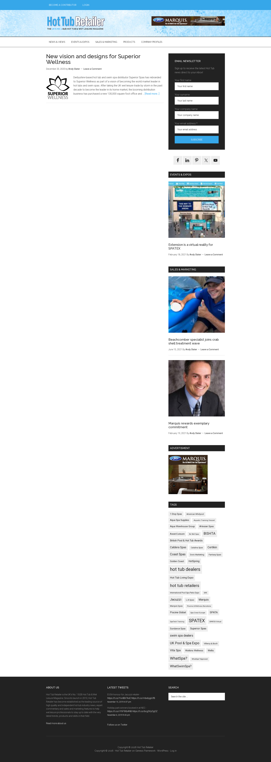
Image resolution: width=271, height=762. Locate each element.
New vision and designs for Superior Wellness (93, 59)
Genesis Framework (145, 750)
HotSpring (194, 561)
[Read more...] (152, 93)
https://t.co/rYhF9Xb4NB (119, 711)
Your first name (183, 80)
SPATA (214, 612)
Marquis (204, 599)
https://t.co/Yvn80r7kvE (119, 698)
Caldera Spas (178, 547)
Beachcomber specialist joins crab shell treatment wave (193, 341)
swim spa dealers (181, 635)
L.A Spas (190, 600)
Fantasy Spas (215, 554)
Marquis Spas (176, 606)
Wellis (211, 650)
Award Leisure (177, 533)
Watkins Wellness (194, 650)
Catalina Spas (197, 548)
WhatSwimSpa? (180, 666)
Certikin (212, 547)
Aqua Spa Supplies (179, 520)
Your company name (186, 109)
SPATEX (197, 620)
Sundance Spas (178, 628)
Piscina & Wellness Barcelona (199, 606)
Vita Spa (175, 650)
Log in (173, 750)
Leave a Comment (92, 69)
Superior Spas (198, 628)
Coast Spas (178, 554)
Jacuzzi (175, 599)
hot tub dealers (185, 569)
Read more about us (56, 723)
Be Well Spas (194, 534)
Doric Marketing (197, 554)
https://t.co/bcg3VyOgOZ (144, 711)
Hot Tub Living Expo (181, 577)
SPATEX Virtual (215, 622)
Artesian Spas (206, 526)
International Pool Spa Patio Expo (184, 593)
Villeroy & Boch (211, 643)
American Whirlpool (195, 514)
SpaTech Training (177, 622)
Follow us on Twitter (117, 724)
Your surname (182, 94)
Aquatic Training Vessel (204, 520)
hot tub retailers (184, 585)
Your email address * (186, 123)
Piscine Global (178, 612)
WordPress (162, 750)
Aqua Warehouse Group (182, 526)
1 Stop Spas (176, 514)
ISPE (205, 593)
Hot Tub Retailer (76, 23)
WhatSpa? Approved (200, 659)
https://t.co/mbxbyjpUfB (143, 698)
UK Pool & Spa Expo (184, 643)
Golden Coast (177, 561)
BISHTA (209, 533)
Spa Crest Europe (197, 613)
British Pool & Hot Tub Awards (186, 540)
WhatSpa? (178, 658)
